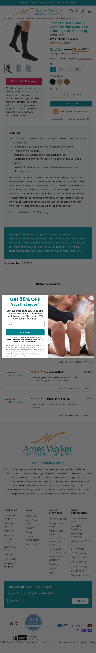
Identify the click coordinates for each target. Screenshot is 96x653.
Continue (25, 332)
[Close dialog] (91, 298)
